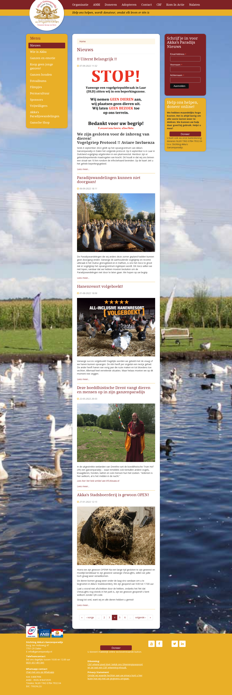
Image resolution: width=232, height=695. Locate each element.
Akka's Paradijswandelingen (44, 114)
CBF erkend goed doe (99, 664)
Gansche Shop (40, 122)
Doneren (111, 4)
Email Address (178, 54)
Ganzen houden (41, 74)
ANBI (96, 4)
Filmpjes (36, 87)
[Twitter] (175, 644)
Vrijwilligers (39, 105)
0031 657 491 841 (35, 662)
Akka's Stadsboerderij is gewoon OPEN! (113, 495)
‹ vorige (90, 617)
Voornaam (176, 64)
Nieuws (35, 45)
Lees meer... (83, 169)
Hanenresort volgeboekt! (100, 286)
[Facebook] (159, 644)
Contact (146, 4)
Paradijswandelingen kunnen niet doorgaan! (108, 180)
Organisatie (80, 4)
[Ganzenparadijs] (151, 644)
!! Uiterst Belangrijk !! (97, 59)
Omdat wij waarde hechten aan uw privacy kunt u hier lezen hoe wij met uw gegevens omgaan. (115, 677)
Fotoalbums (38, 81)
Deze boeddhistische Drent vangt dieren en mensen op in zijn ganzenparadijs (113, 390)
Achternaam (177, 75)
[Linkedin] (182, 644)
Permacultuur (40, 93)
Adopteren (129, 4)
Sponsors (36, 99)
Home (82, 41)
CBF (159, 4)
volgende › (140, 617)
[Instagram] (167, 644)
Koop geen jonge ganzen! (41, 66)
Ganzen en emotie (42, 58)
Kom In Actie (175, 4)
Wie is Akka (38, 51)
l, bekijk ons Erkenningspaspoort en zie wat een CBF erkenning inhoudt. (115, 666)
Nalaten (194, 4)
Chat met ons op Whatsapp (40, 672)
